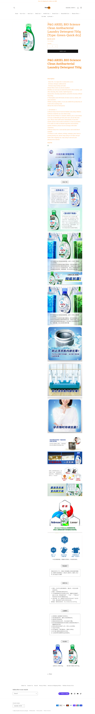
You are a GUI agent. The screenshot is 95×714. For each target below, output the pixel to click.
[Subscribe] (36, 693)
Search (36, 685)
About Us (23, 685)
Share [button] (50, 674)
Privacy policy (39, 710)
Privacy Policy (42, 685)
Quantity (49, 43)
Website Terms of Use (68, 685)
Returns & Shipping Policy (54, 685)
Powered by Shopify (24, 710)
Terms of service (47, 710)
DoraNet (18, 710)
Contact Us (30, 685)
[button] (14, 7)
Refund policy (32, 710)
